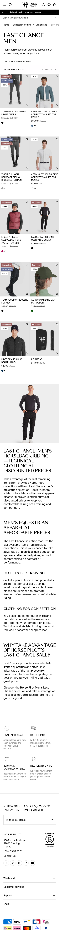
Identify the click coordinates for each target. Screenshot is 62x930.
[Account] (44, 5)
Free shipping (37, 735)
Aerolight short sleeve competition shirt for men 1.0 (44, 177)
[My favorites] (26, 76)
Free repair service (41, 766)
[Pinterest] (19, 863)
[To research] (10, 5)
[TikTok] (26, 863)
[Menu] (5, 5)
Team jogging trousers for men (14, 301)
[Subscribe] (52, 820)
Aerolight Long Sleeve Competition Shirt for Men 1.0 (44, 114)
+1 (33, 126)
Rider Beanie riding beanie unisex (11, 360)
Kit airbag (36, 359)
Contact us (9, 856)
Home (6, 25)
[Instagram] (13, 863)
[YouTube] (32, 863)
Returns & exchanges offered (14, 767)
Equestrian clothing (22, 25)
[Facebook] (6, 863)
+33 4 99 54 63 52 (13, 851)
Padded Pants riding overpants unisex (42, 238)
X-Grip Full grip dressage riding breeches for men (11, 177)
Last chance (41, 25)
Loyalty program (13, 735)
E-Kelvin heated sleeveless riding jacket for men (11, 240)
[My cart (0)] (55, 5)
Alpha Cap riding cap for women (43, 301)
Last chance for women (16, 62)
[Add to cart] (26, 105)
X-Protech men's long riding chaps (13, 112)
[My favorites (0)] (49, 5)
